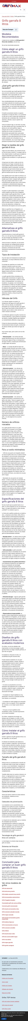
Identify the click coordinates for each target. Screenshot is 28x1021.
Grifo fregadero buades (8, 900)
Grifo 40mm (5, 930)
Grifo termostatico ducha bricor (11, 897)
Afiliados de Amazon (7, 989)
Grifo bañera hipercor (8, 922)
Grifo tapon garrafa (7, 942)
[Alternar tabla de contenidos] (15, 30)
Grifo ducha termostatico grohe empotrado (11, 918)
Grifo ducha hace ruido (8, 933)
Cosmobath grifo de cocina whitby (11, 903)
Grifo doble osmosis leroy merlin (11, 894)
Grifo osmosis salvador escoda (10, 912)
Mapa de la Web (6, 993)
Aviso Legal (5, 982)
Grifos (12, 16)
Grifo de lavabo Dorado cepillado (10, 1001)
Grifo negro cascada (7, 914)
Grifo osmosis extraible (8, 928)
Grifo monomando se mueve (10, 925)
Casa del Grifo (5, 16)
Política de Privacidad (7, 978)
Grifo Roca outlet (6, 1008)
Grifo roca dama (6, 939)
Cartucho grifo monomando (9, 906)
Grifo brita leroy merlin (8, 891)
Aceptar (4, 1018)
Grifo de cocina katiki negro (9, 936)
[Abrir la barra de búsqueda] (20, 10)
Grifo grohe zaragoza (8, 945)
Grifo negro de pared (7, 1005)
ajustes (11, 1016)
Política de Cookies (7, 985)
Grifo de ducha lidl (7, 888)
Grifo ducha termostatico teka (10, 909)
